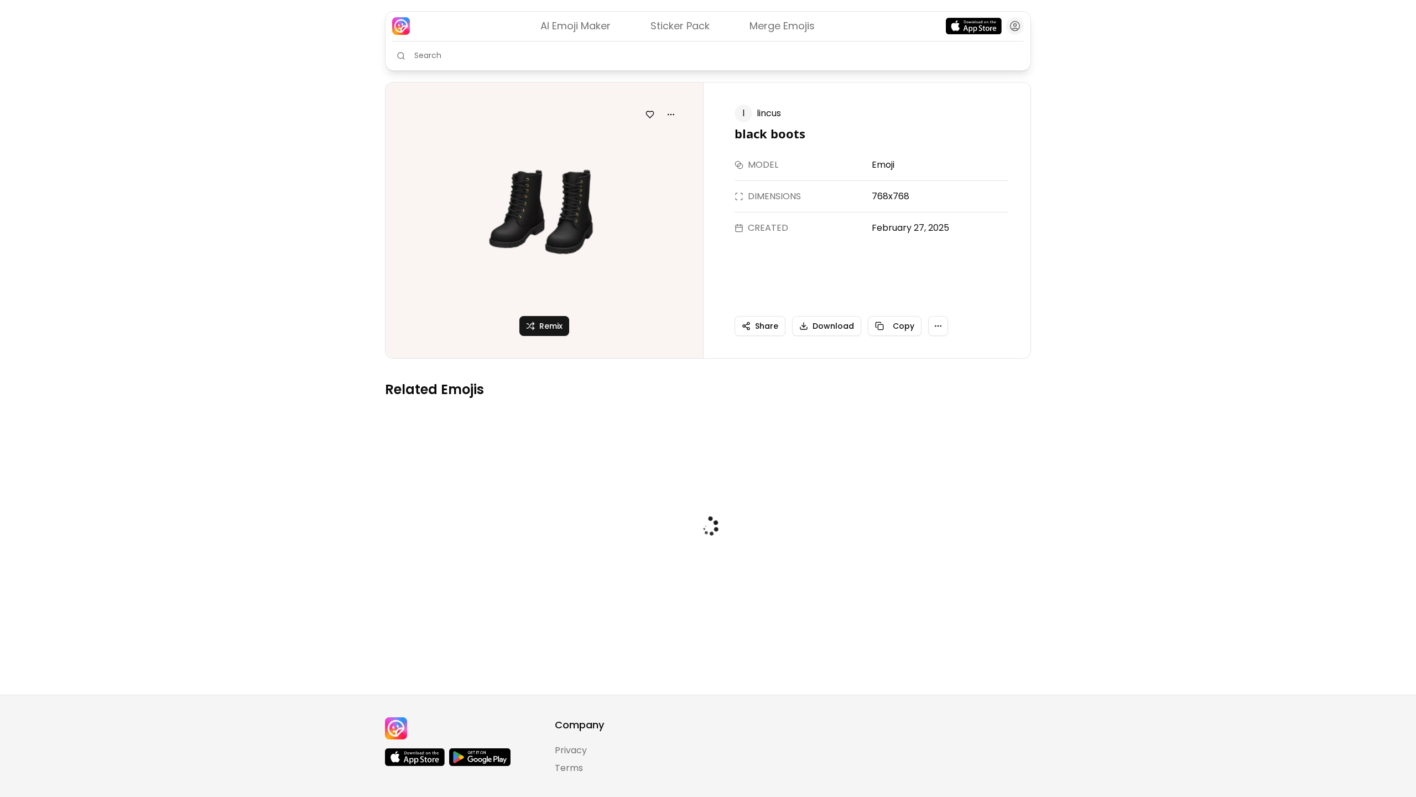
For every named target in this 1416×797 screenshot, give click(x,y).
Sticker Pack (680, 26)
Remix (551, 326)
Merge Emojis (782, 26)
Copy (903, 326)
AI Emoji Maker (575, 26)
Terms (569, 768)
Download (833, 326)
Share (766, 326)
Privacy (571, 750)
